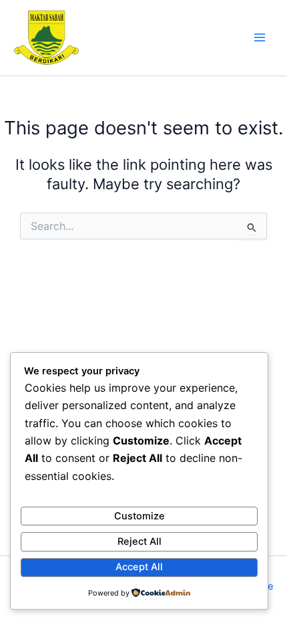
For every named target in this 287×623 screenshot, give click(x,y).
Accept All (139, 567)
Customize (139, 516)
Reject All (139, 541)
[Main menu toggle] (260, 37)
